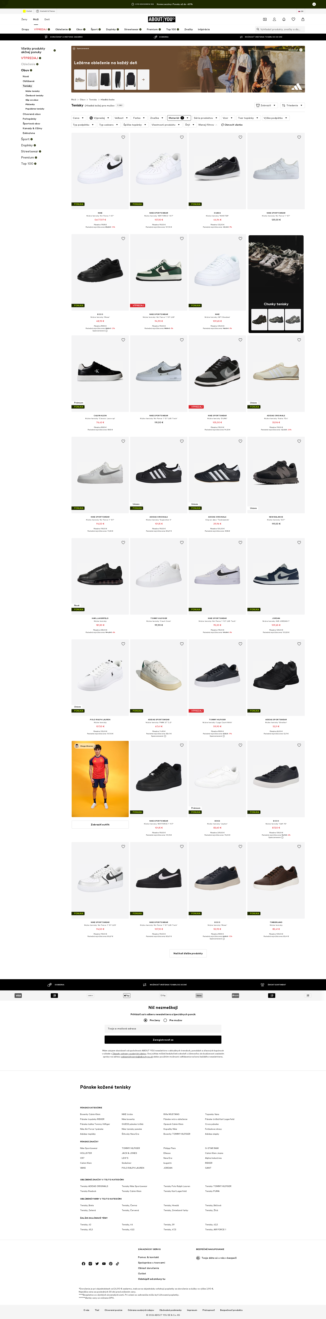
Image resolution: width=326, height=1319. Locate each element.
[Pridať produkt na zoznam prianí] (123, 137)
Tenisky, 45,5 (86, 1229)
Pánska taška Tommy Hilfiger (95, 1124)
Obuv (82, 99)
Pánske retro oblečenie (175, 1119)
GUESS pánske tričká (132, 1124)
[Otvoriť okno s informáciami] (314, 4)
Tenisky (93, 99)
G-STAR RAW (212, 1148)
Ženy (24, 19)
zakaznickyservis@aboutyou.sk (137, 1056)
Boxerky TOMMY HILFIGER (177, 1134)
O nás (86, 1310)
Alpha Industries (213, 1158)
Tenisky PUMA (212, 1191)
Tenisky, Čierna (129, 1205)
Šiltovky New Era (130, 1134)
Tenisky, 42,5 (211, 1224)
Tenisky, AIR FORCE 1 (215, 1229)
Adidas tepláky (88, 1134)
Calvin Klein (86, 1163)
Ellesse (167, 1153)
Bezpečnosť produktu (231, 1310)
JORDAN (168, 1168)
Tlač (97, 1310)
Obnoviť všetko (233, 124)
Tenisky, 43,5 (128, 1229)
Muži (36, 19)
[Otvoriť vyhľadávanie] (257, 29)
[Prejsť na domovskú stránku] (98, 1251)
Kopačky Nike (170, 1129)
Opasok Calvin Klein (173, 1124)
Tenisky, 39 (169, 1224)
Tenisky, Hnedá (171, 1205)
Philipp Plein (170, 1148)
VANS (83, 1168)
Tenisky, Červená (130, 1210)
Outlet (29, 11)
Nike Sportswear (88, 1148)
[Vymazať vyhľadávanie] (302, 29)
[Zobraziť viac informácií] (80, 49)
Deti (47, 19)
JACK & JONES (129, 1153)
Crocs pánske (212, 1124)
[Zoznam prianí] (293, 19)
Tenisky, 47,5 (170, 1229)
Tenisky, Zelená (88, 1210)
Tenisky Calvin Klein (131, 1191)
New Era (168, 1158)
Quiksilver (126, 1163)
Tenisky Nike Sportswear (134, 1186)
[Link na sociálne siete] (84, 1264)
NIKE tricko (127, 1114)
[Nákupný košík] (303, 19)
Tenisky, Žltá (211, 1210)
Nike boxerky (128, 1119)
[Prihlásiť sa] (274, 19)
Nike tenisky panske (132, 1129)
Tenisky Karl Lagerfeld (175, 1191)
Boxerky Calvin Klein (90, 1114)
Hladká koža (107, 99)
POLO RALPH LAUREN (133, 1168)
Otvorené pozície (113, 1310)
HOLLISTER (86, 1153)
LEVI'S (125, 1158)
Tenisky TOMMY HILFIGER (218, 1186)
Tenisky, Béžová (213, 1205)
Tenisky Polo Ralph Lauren (177, 1186)
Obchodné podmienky (170, 1310)
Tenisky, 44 (127, 1224)
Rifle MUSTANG (171, 1114)
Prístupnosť (209, 1310)
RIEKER (208, 1163)
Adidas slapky (212, 1134)
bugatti (168, 1163)
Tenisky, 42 (85, 1224)
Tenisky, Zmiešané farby (176, 1210)
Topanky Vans (212, 1114)
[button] (266, 105)
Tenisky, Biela (87, 1205)
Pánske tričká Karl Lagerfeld (219, 1119)
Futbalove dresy (213, 1129)
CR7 (82, 1158)
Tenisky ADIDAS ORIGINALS (94, 1186)
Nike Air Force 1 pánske (91, 1129)
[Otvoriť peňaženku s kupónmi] (265, 19)
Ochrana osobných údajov (141, 1310)
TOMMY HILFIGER (131, 1148)
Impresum (192, 1310)
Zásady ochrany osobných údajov (129, 1053)
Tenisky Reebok (88, 1191)
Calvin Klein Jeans (214, 1153)
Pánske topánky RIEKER (92, 1119)
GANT (208, 1168)
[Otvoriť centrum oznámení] (284, 19)
